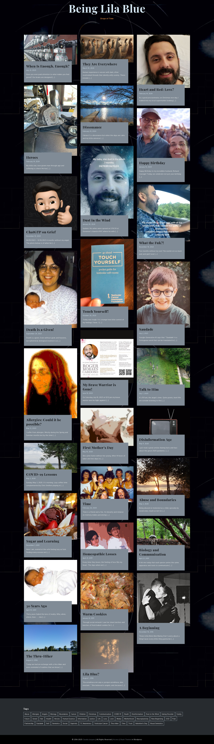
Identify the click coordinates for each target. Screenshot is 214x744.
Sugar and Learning (42, 541)
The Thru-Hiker (39, 656)
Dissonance (92, 127)
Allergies (35, 714)
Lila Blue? (91, 674)
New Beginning (157, 719)
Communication (105, 714)
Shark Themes (126, 739)
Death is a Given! (40, 329)
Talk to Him (149, 389)
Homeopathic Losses (99, 554)
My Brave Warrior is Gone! (99, 387)
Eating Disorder (168, 714)
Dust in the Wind (96, 220)
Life (99, 719)
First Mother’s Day (98, 447)
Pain (174, 719)
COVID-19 (117, 714)
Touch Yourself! (96, 311)
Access (116, 739)
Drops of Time (107, 18)
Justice (92, 719)
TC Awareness (85, 723)
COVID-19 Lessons (41, 474)
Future (27, 719)
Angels (44, 714)
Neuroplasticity (142, 719)
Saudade (146, 329)
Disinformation (137, 714)
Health (48, 719)
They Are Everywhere (100, 64)
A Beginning (149, 628)
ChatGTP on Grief (41, 232)
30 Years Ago (36, 606)
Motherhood (129, 719)
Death (126, 714)
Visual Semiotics (156, 723)
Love (112, 719)
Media (119, 719)
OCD (168, 719)
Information (82, 719)
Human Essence (69, 719)
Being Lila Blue (107, 8)
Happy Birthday (152, 163)
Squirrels (73, 723)
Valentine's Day (141, 723)
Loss (105, 719)
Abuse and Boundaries (157, 500)
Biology (53, 714)
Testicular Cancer (101, 723)
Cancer (73, 714)
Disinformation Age (155, 439)
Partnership (29, 723)
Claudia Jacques (89, 739)
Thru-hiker (115, 723)
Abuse (27, 714)
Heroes (32, 157)
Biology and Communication (152, 552)
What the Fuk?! (151, 243)
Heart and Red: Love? (156, 89)
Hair (41, 719)
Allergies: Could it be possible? (43, 422)
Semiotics (56, 723)
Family (179, 714)
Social (65, 723)
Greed (35, 719)
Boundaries (63, 714)
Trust (130, 723)
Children (82, 714)
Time (87, 504)
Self (47, 723)
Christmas (92, 714)
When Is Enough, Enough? (47, 66)
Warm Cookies (95, 614)
